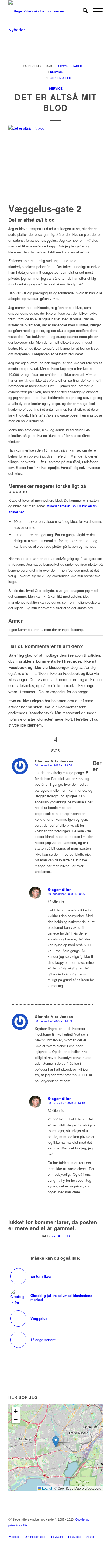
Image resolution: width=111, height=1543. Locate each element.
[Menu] (95, 11)
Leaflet (46, 1488)
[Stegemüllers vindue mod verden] (46, 11)
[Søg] (82, 11)
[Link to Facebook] (74, 1531)
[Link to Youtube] (82, 1531)
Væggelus (60, 1236)
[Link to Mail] (99, 1531)
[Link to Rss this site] (90, 1531)
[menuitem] (82, 11)
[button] (55, 1441)
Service (56, 88)
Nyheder (16, 30)
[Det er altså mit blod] (55, 163)
